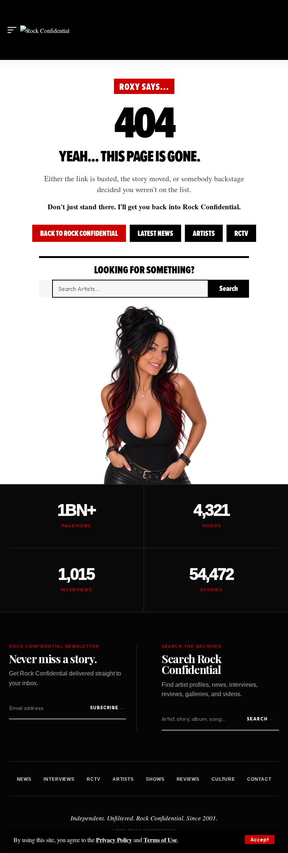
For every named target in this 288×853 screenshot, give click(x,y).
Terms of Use (160, 839)
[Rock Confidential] (44, 30)
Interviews (59, 779)
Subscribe (104, 707)
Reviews (188, 779)
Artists (123, 779)
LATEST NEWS (155, 233)
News (24, 779)
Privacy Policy (114, 839)
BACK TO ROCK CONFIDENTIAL (79, 233)
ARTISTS (204, 233)
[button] (259, 839)
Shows (155, 779)
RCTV (241, 233)
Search (257, 719)
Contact (259, 779)
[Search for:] (130, 289)
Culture (223, 779)
